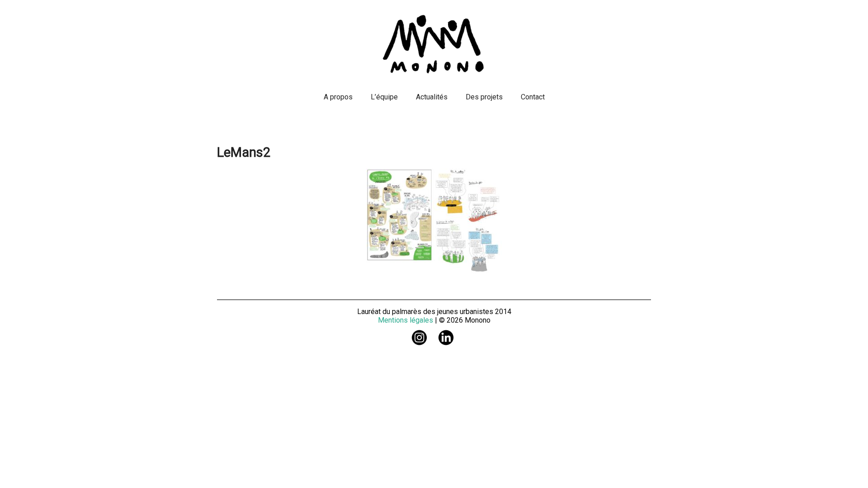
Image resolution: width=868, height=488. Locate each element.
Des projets (484, 97)
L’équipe (384, 97)
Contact (533, 97)
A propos (338, 97)
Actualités (432, 97)
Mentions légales (405, 320)
